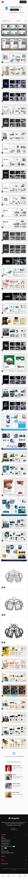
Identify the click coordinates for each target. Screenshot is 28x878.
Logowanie (23, 2)
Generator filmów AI (5, 841)
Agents (3, 848)
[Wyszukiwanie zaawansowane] (25, 21)
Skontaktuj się (4, 863)
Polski (14, 829)
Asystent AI (3, 838)
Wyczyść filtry (20, 756)
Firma (2, 860)
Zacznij (3, 856)
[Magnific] (3, 2)
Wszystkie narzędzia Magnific (7, 852)
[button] (14, 829)
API (2, 849)
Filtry (19, 20)
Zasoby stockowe (5, 844)
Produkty (3, 834)
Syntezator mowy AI (5, 843)
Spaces (2, 837)
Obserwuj (14, 9)
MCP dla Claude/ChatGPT (8, 846)
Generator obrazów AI (5, 840)
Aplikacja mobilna (5, 851)
